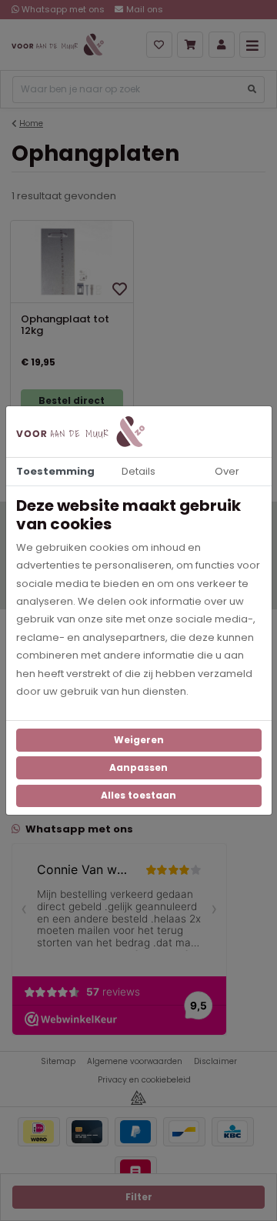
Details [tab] (138, 471)
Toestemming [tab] (55, 471)
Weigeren (139, 739)
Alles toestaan (138, 795)
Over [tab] (227, 471)
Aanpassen (138, 767)
